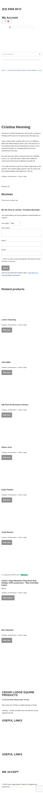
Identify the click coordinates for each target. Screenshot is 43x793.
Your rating (6, 223)
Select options (8, 598)
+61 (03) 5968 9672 (13, 759)
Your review (6, 228)
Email (4, 250)
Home (3, 70)
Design (20, 787)
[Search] (40, 54)
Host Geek (13, 787)
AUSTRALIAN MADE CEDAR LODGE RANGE (21, 70)
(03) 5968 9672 (11, 9)
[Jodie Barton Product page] (22, 518)
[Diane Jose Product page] (22, 433)
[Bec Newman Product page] (22, 615)
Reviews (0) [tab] (5, 186)
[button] (21, 59)
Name (4, 240)
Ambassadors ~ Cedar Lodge (17, 176)
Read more (7, 330)
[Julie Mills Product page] (22, 348)
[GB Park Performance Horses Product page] (22, 390)
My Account (10, 17)
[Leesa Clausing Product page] (22, 305)
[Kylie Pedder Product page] (22, 475)
